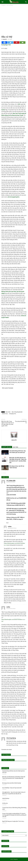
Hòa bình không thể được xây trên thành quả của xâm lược (13, 771)
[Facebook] (4, 42)
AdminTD (5, 39)
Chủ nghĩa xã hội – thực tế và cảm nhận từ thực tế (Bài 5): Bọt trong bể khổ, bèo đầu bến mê (13, 793)
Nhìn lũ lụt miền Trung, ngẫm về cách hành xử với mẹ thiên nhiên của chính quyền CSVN (7, 423)
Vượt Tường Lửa (6, 754)
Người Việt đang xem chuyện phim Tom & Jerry (13, 821)
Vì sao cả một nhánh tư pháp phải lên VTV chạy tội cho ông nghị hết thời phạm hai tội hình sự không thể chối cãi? (14, 815)
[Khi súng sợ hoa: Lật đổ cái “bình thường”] (5, 467)
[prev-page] (2, 473)
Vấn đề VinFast (5, 798)
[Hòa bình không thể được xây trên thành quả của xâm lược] (5, 452)
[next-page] (5, 473)
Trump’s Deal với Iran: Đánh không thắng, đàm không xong (14, 808)
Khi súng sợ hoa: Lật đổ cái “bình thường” (11, 783)
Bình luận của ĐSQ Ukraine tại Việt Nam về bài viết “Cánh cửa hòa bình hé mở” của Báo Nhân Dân (13, 777)
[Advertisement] (14, 21)
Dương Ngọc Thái (12, 413)
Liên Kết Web (5, 841)
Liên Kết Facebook (6, 851)
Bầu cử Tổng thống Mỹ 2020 (17, 411)
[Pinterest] (16, 42)
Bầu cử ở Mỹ (8, 411)
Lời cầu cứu (5, 803)
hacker (3, 109)
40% (19, 104)
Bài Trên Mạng (10, 5)
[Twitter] (10, 42)
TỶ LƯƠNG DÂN (10, 480)
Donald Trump (5, 413)
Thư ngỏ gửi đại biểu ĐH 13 (21, 422)
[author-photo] (14, 438)
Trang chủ (3, 5)
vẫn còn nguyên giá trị (13, 197)
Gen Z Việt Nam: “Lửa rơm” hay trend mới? (12, 787)
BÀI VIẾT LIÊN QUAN (6, 447)
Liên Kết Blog (5, 846)
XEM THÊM (15, 447)
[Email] (22, 42)
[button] (2, 2)
